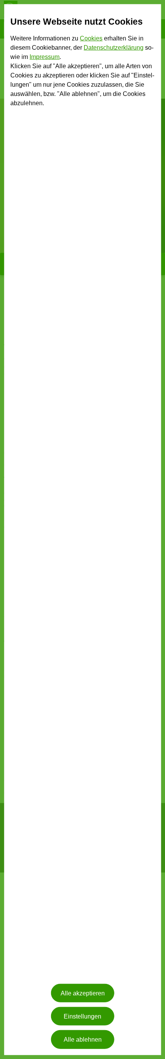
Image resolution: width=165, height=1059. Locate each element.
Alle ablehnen (83, 1039)
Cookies (91, 38)
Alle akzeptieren (83, 993)
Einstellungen (82, 1016)
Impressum (44, 57)
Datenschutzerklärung (114, 47)
